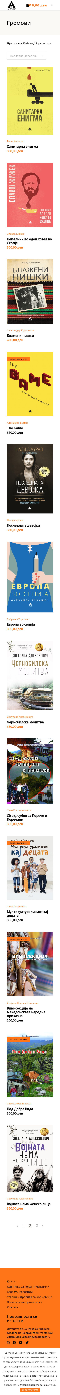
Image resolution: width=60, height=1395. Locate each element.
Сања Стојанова (16, 906)
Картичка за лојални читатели (28, 1286)
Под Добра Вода (20, 1109)
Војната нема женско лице (29, 1204)
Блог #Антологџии (20, 1292)
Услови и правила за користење (29, 1297)
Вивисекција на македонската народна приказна (26, 1012)
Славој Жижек (15, 233)
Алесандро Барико (17, 422)
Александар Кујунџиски (20, 330)
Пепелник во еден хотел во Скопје (29, 241)
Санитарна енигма (22, 146)
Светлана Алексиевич (20, 716)
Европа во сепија (21, 624)
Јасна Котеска (15, 141)
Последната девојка (23, 525)
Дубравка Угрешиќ (17, 619)
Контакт (12, 1307)
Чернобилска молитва (25, 722)
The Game (15, 428)
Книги (11, 1281)
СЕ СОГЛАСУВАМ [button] (30, 1390)
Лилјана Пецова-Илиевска (22, 1003)
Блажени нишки (20, 335)
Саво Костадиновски (19, 810)
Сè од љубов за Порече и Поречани (27, 817)
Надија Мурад (15, 520)
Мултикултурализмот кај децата (27, 914)
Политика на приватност (24, 1302)
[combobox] (26, 56)
